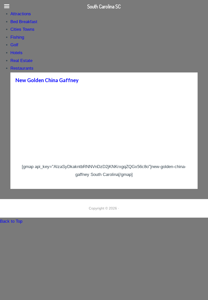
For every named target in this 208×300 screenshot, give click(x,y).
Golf (14, 44)
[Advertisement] (104, 124)
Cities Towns (22, 29)
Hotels (16, 52)
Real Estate (21, 60)
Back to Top (11, 221)
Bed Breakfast (23, 21)
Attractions (20, 13)
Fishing (17, 37)
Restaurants (21, 68)
